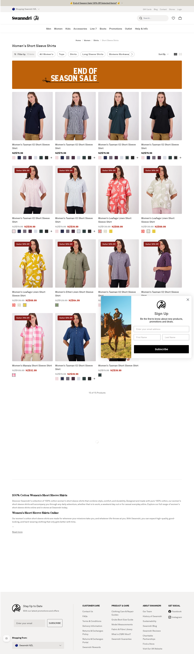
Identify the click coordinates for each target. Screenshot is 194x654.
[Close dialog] (188, 299)
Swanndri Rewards (91, 647)
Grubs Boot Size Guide (122, 619)
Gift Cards (147, 9)
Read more (17, 532)
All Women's (46, 54)
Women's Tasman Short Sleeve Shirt (118, 365)
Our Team (147, 611)
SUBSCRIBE (55, 623)
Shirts (96, 40)
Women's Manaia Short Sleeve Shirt (32, 365)
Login (179, 9)
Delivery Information (92, 626)
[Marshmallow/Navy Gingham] (24, 157)
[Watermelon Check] (13, 157)
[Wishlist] (173, 18)
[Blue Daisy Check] (35, 157)
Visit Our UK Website (152, 648)
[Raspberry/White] (13, 375)
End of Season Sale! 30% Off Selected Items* (95, 3)
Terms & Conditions (91, 621)
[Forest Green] (41, 157)
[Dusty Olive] (56, 305)
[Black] (46, 157)
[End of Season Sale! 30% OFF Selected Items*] (97, 75)
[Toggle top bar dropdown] (122, 3)
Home (78, 40)
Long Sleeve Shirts (92, 54)
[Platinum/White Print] (105, 231)
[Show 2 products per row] (180, 54)
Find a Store (148, 643)
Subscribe (161, 349)
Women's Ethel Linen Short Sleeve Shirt (74, 293)
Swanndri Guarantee (122, 639)
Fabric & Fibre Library (122, 629)
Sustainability (149, 621)
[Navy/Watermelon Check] (30, 157)
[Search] (140, 18)
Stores (172, 9)
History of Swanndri (152, 616)
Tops (61, 54)
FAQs (84, 616)
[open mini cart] (180, 18)
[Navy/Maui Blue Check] (19, 157)
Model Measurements (122, 624)
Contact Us (87, 611)
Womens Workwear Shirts (123, 54)
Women (87, 40)
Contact (163, 9)
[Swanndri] (25, 18)
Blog (155, 9)
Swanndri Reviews (152, 630)
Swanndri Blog (150, 626)
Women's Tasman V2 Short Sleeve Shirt (31, 146)
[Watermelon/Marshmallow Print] (100, 231)
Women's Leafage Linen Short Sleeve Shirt (114, 220)
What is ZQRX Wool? (121, 634)
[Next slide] (131, 54)
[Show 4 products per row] (175, 54)
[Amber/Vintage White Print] (110, 231)
